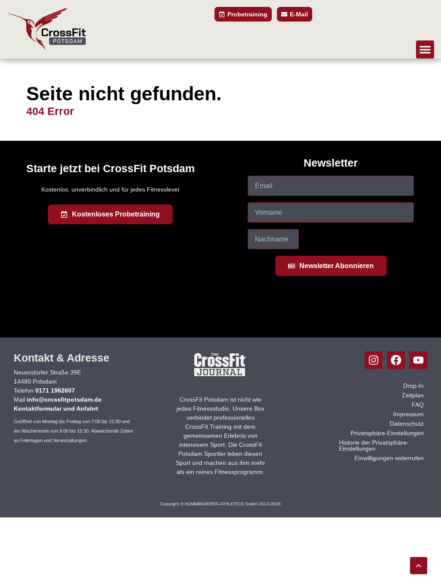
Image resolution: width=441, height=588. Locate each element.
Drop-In (413, 386)
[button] (425, 49)
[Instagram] (373, 360)
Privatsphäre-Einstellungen (387, 433)
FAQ (418, 405)
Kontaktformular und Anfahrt (56, 408)
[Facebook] (396, 360)
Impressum (408, 414)
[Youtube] (418, 360)
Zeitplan (413, 395)
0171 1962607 (55, 390)
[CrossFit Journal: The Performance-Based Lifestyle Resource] (220, 376)
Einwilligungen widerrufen (389, 458)
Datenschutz (407, 424)
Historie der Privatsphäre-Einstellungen (374, 445)
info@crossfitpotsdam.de (64, 399)
